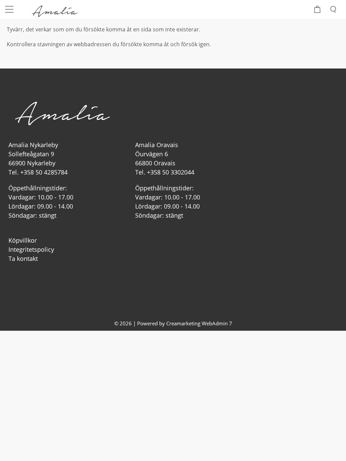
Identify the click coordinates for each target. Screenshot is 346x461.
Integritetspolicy (31, 249)
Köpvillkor (22, 240)
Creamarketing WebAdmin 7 (199, 323)
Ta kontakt (23, 258)
